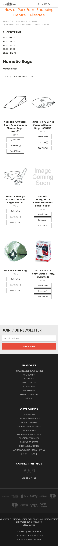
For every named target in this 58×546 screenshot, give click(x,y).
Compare (14, 145)
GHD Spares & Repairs (29, 446)
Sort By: (8, 76)
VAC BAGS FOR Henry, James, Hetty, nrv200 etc (43, 273)
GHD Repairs (29, 375)
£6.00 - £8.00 (9, 41)
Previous (4, 543)
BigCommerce (34, 531)
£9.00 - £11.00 (9, 49)
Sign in (23, 394)
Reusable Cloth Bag (15, 270)
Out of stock (15, 151)
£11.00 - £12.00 (9, 52)
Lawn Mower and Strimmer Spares (29, 450)
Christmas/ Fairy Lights (29, 418)
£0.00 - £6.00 (9, 37)
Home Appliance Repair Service (29, 371)
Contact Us (29, 386)
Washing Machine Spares (29, 434)
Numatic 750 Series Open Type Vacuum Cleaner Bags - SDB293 (15, 126)
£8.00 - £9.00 (9, 45)
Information (29, 390)
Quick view (15, 139)
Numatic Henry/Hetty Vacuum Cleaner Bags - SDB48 (43, 201)
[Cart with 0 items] (49, 3)
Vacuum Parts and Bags (29, 426)
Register (34, 394)
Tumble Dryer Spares (29, 438)
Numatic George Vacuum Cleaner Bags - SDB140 (15, 199)
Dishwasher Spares (29, 442)
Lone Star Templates (34, 535)
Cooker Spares (29, 430)
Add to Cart (43, 148)
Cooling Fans (29, 414)
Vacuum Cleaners (29, 422)
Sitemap (29, 398)
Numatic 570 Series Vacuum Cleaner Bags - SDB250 (43, 125)
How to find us (29, 382)
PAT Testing (29, 378)
